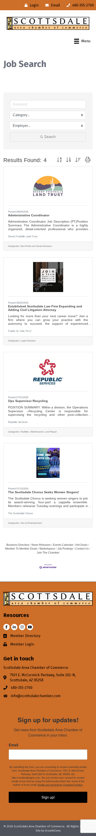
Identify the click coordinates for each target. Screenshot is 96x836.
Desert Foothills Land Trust (23, 236)
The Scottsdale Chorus (20, 513)
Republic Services (18, 422)
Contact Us (82, 548)
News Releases (41, 544)
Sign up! (48, 797)
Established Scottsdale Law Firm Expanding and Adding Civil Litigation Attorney (45, 307)
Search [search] (50, 137)
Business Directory (17, 544)
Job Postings (65, 548)
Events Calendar (63, 544)
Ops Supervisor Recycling (28, 401)
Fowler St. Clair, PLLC (20, 331)
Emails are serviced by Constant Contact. (60, 784)
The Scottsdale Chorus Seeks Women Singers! (43, 492)
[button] (59, 160)
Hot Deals (81, 544)
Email (13, 745)
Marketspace (47, 548)
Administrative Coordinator (28, 215)
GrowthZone (53, 830)
